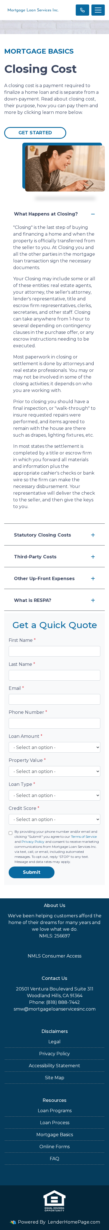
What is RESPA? (32, 600)
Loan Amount (25, 736)
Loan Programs (55, 1110)
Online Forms (54, 1146)
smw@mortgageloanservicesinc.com (55, 1009)
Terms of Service (84, 836)
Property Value (27, 760)
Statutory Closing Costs (42, 535)
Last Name (22, 664)
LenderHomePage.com (74, 1222)
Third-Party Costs (35, 556)
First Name (22, 640)
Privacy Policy (33, 841)
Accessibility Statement (54, 1065)
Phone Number (28, 712)
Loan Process (54, 1122)
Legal (54, 1041)
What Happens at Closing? (46, 214)
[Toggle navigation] (98, 10)
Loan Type (22, 784)
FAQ (54, 1158)
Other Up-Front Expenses (44, 578)
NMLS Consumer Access (54, 956)
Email (16, 688)
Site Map (54, 1077)
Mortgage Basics (54, 1134)
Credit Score (24, 808)
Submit (31, 872)
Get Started (35, 132)
